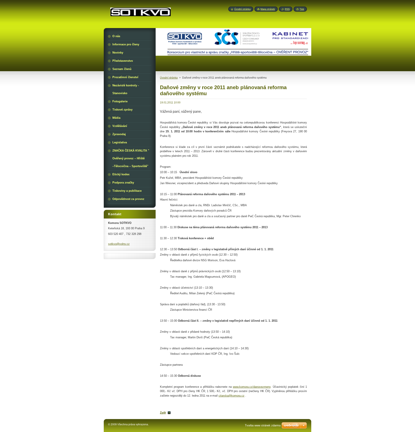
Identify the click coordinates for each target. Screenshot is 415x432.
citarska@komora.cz (231, 395)
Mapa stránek (267, 9)
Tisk (302, 9)
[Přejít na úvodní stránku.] (140, 13)
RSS (287, 9)
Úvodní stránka (169, 77)
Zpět (163, 412)
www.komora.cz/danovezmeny (252, 386)
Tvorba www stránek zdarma (263, 425)
